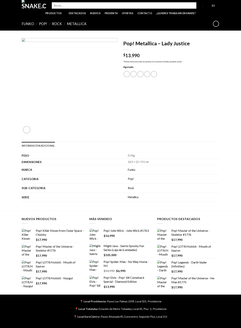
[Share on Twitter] (133, 74)
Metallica (76, 24)
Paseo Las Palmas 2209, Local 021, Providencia (134, 301)
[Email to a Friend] (140, 74)
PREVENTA (111, 13)
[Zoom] (26, 129)
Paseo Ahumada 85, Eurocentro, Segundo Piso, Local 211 (134, 316)
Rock (57, 24)
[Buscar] (199, 5)
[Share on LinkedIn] (154, 74)
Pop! (43, 24)
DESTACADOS (77, 13)
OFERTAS (127, 13)
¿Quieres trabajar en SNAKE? (176, 13)
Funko (28, 24)
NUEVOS (95, 13)
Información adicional (38, 145)
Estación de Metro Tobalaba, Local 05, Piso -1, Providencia (132, 308)
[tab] (38, 145)
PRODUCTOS (53, 13)
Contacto (144, 13)
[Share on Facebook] (127, 74)
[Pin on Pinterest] (147, 74)
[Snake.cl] (34, 4)
